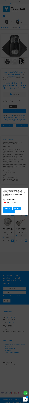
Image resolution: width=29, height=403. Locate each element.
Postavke (16, 208)
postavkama (6, 195)
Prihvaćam (7, 208)
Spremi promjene (9, 211)
